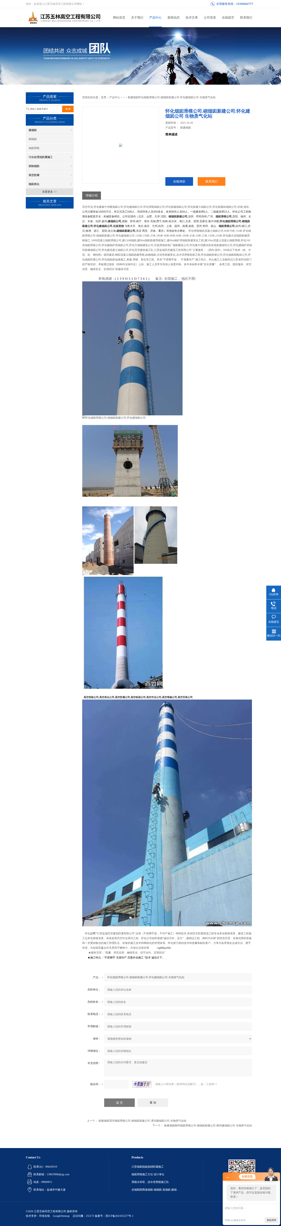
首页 (103, 97)
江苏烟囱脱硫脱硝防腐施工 (148, 1166)
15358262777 (244, 3)
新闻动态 (173, 17)
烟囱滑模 (34, 148)
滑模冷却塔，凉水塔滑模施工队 (150, 1182)
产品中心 (155, 17)
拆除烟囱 (34, 166)
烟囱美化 (34, 184)
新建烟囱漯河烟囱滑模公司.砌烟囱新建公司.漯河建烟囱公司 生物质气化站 (142, 1120)
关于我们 (137, 17)
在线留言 (228, 17)
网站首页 (119, 17)
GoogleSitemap (61, 1216)
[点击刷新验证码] (141, 1084)
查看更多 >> (49, 191)
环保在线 (44, 1216)
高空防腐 (34, 175)
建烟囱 (33, 130)
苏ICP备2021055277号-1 (119, 1216)
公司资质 (210, 17)
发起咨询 (271, 1220)
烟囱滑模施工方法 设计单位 (148, 1174)
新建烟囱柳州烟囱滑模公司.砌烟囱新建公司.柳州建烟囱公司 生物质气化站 (208, 1125)
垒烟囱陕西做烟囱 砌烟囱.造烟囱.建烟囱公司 (155, 1189)
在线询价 (179, 181)
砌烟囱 (33, 139)
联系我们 (246, 17)
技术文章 (192, 17)
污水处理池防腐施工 (41, 157)
